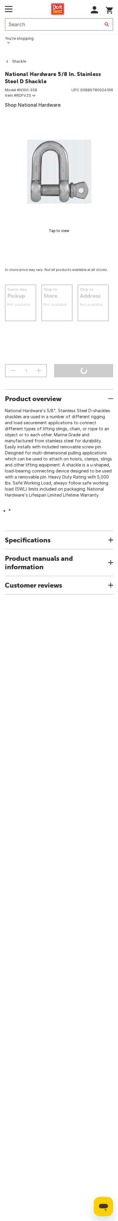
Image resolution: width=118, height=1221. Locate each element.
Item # (18, 95)
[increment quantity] (38, 371)
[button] (94, 10)
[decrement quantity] (13, 371)
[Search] (107, 24)
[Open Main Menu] (8, 9)
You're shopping (19, 38)
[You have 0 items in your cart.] (109, 9)
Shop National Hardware (33, 105)
